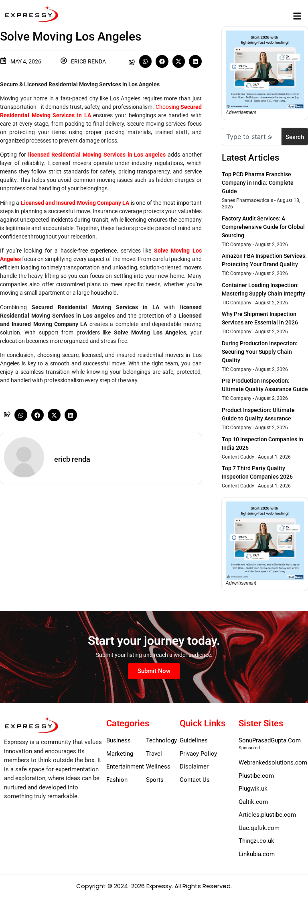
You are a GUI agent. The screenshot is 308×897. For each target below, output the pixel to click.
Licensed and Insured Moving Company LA (75, 203)
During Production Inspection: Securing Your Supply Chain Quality (260, 351)
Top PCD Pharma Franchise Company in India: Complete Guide (258, 182)
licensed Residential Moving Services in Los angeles (97, 154)
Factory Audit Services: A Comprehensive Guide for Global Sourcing (263, 227)
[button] (297, 15)
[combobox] (252, 136)
